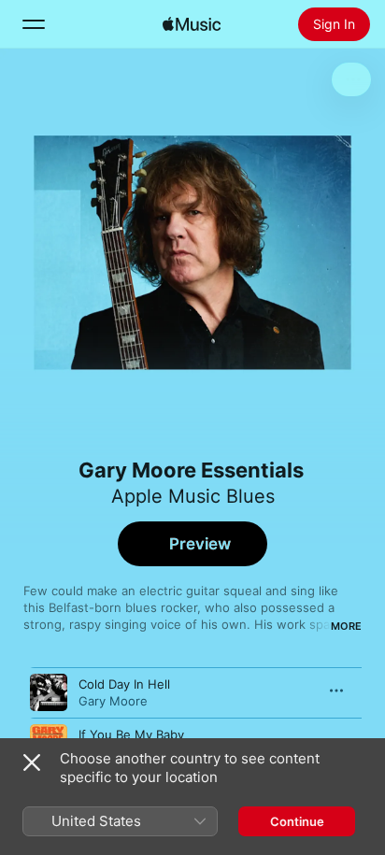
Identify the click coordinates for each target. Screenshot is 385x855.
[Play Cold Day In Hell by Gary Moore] (48, 692)
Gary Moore (113, 700)
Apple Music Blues (193, 496)
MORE (346, 626)
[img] (192, 24)
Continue (297, 821)
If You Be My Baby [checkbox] (131, 734)
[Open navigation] (33, 24)
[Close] (31, 762)
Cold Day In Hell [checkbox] (124, 684)
